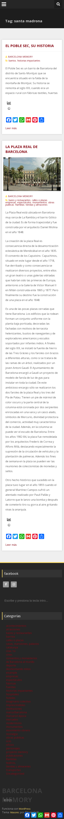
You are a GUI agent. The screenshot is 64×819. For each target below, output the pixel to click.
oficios (10, 745)
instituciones (14, 708)
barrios (12, 60)
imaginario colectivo (18, 701)
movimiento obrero (18, 730)
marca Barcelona (16, 712)
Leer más (11, 128)
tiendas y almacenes (36, 204)
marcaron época (16, 716)
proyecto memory (17, 752)
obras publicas (15, 737)
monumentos (39, 202)
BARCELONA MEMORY (20, 56)
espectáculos (24, 202)
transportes (13, 770)
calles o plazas (39, 200)
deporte (11, 665)
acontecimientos (16, 626)
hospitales (12, 694)
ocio (8, 741)
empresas (10, 202)
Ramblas (19, 204)
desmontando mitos (18, 669)
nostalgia (12, 734)
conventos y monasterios (21, 658)
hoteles (10, 698)
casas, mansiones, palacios (22, 644)
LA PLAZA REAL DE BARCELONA (21, 149)
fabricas (11, 683)
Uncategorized (15, 773)
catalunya (12, 647)
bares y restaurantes (20, 200)
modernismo (14, 723)
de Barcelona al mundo (20, 662)
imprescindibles (15, 705)
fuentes (11, 687)
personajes (13, 748)
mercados (12, 719)
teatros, (11, 763)
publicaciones (14, 755)
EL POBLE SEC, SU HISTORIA (29, 45)
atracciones (13, 629)
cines (9, 654)
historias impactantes (28, 60)
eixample (11, 672)
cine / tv (11, 651)
